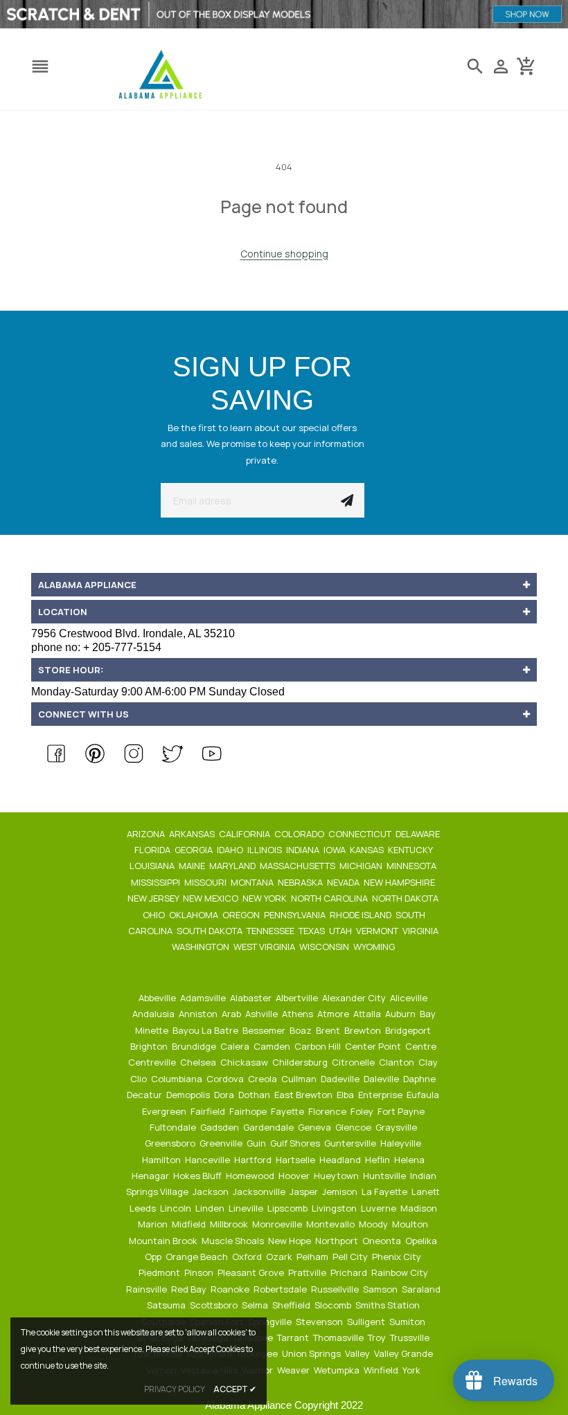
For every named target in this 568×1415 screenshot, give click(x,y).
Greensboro (171, 1143)
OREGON (242, 915)
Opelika (422, 1240)
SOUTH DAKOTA (211, 930)
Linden (211, 1208)
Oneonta (382, 1240)
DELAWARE (419, 834)
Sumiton (408, 1321)
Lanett (426, 1191)
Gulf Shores (296, 1143)
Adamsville (204, 998)
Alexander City (355, 998)
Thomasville (339, 1337)
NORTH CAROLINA (330, 898)
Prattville (308, 1272)
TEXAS (313, 930)
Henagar (151, 1175)
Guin (257, 1143)
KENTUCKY (411, 849)
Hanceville (208, 1159)
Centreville (153, 1062)
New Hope (290, 1240)
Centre (421, 1046)
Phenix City (397, 1256)
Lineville (247, 1208)
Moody (374, 1224)
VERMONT (378, 930)
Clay (429, 1062)
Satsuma (167, 1305)
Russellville (336, 1289)
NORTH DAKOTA (406, 898)
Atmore (334, 1013)
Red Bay (189, 1289)
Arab (232, 1013)
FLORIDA (153, 849)
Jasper (305, 1191)
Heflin (378, 1159)
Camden (273, 1046)
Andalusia (154, 1013)
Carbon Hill (318, 1046)
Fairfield (208, 1111)
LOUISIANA (153, 865)
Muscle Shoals (234, 1240)
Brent (329, 1030)
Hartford (254, 1159)
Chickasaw (245, 1062)
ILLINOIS (265, 849)
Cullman (300, 1078)
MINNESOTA (412, 865)
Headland (341, 1159)
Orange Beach (198, 1256)
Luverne (379, 1208)
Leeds (144, 1208)
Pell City (351, 1256)
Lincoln (176, 1208)
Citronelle (354, 1062)
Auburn (401, 1013)
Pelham (313, 1256)
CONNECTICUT (360, 834)
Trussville (411, 1337)
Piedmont (160, 1272)
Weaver (294, 1370)
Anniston (199, 1013)
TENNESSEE (271, 930)
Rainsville (147, 1289)
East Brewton (304, 1094)
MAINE (193, 865)
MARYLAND (233, 865)
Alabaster (252, 998)
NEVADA (344, 882)
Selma (256, 1305)
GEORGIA (195, 849)
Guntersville (351, 1143)
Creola (263, 1078)
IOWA (335, 849)
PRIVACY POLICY (174, 1389)
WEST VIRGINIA (265, 946)
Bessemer (264, 1030)
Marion (154, 1224)
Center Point (374, 1046)
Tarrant (294, 1337)
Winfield (382, 1370)
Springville (271, 1321)
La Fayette (385, 1191)
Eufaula (424, 1094)
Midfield (190, 1224)
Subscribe (347, 500)
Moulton (411, 1224)
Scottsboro (215, 1305)
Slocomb (333, 1305)
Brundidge (195, 1046)
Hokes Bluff (198, 1175)
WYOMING (375, 946)
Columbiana (177, 1078)
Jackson (212, 1191)
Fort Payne (402, 1111)
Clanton (397, 1062)
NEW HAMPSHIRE (400, 882)
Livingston (335, 1208)
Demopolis (189, 1094)
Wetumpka (338, 1370)
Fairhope (249, 1111)
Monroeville (278, 1224)
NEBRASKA (301, 882)
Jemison (341, 1191)
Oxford (248, 1256)
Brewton (363, 1030)
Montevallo (331, 1224)
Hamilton (162, 1159)
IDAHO (231, 849)
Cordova (226, 1078)
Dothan (255, 1094)
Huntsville (385, 1175)
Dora (225, 1094)
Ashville (262, 1013)
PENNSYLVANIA (296, 915)
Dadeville (341, 1078)
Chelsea (199, 1062)
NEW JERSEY (154, 898)
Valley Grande (404, 1353)
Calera (235, 1046)
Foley (362, 1111)
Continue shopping (284, 253)
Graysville (397, 1127)
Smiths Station (388, 1305)
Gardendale (269, 1127)
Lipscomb (288, 1208)
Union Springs (312, 1353)
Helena (410, 1159)
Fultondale (174, 1127)
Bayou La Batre (206, 1030)
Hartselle (296, 1159)
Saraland (422, 1289)
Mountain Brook (164, 1240)
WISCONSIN (325, 946)
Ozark (280, 1256)
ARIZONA (147, 834)
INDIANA (303, 849)
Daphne (420, 1078)
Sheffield (292, 1305)
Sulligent (367, 1321)
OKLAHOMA (194, 915)
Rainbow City (400, 1272)
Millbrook (230, 1224)
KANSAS (368, 849)
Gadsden (220, 1127)
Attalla (368, 1013)
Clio (139, 1078)
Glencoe (354, 1127)
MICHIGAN (361, 865)
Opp (154, 1256)
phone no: (96, 647)
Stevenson (320, 1321)
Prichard (349, 1272)
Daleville (382, 1078)
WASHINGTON (201, 946)
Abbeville (158, 998)
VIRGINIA (421, 930)
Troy (378, 1337)
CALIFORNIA (245, 834)
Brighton (150, 1046)
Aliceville (409, 998)
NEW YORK (265, 898)
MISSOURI (206, 882)
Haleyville (401, 1143)
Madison (419, 1208)
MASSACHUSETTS (298, 865)
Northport (337, 1240)
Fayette (288, 1111)
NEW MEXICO (211, 898)
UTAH (341, 930)
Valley (358, 1353)
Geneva (315, 1127)
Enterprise (381, 1094)
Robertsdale (281, 1289)
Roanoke (231, 1289)
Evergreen (165, 1111)
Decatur (145, 1094)
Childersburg (301, 1062)
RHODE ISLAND (361, 915)
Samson (381, 1289)
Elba (346, 1094)
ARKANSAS (193, 834)
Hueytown (337, 1175)
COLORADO (300, 834)
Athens (298, 1013)
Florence (328, 1111)
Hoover (295, 1175)
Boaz (302, 1030)
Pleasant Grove (252, 1272)
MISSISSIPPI (156, 882)
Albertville (298, 998)
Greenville (222, 1143)
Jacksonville (260, 1191)
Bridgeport (409, 1030)
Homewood (251, 1175)
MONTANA (253, 882)
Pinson (199, 1272)
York (412, 1370)
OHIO (155, 915)
